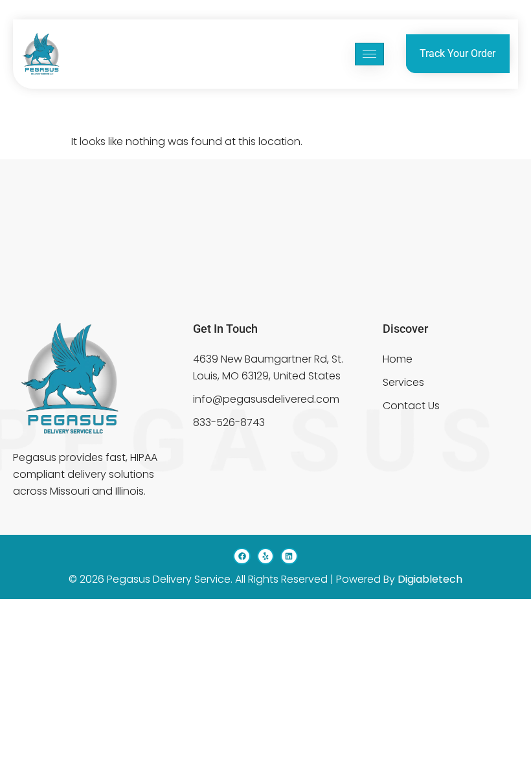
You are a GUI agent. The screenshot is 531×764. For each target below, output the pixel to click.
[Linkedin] (288, 556)
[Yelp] (265, 556)
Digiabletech (430, 579)
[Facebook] (241, 556)
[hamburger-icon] (369, 54)
